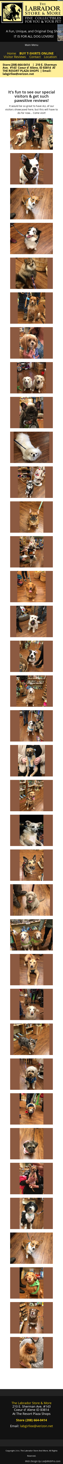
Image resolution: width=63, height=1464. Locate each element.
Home (11, 53)
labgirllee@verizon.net (36, 1426)
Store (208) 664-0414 (16, 65)
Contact (35, 57)
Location (50, 57)
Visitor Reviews (15, 57)
